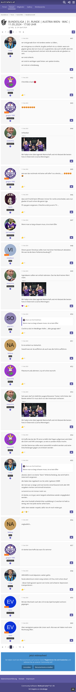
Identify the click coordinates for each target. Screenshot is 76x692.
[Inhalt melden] (71, 69)
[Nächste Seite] (23, 31)
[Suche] (64, 2)
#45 (71, 169)
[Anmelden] (69, 2)
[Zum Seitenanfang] (73, 689)
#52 (71, 366)
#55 (71, 460)
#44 (71, 128)
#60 (71, 623)
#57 (71, 545)
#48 (71, 246)
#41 (71, 38)
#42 (71, 78)
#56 (71, 520)
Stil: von (38, 689)
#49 (71, 271)
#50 (71, 314)
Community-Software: (38, 686)
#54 (71, 435)
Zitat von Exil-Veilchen (33, 320)
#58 (71, 571)
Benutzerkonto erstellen (44, 667)
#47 (71, 220)
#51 (71, 341)
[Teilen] (73, 31)
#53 (71, 392)
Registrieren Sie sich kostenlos (56, 660)
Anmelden (27, 667)
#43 (71, 103)
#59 (71, 598)
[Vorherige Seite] (2, 31)
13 (20, 32)
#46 (71, 195)
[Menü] (73, 2)
